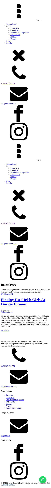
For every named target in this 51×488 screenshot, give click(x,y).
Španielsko (14, 28)
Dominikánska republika (19, 33)
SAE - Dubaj (15, 35)
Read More (5, 331)
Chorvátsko (14, 30)
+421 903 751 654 (8, 83)
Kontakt (9, 43)
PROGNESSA (9, 485)
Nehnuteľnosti (11, 24)
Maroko (13, 37)
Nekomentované (7, 312)
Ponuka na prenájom (13, 408)
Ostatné (13, 39)
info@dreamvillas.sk (8, 104)
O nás (8, 41)
